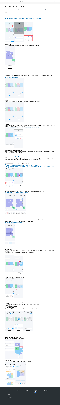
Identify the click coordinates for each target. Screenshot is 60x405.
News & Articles (27, 393)
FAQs (8, 3)
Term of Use (44, 393)
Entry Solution (9, 393)
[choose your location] (54, 1)
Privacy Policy (44, 391)
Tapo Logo (6, 1)
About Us (27, 391)
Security (8, 391)
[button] (35, 392)
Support (17, 391)
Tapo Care (9, 398)
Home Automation (10, 397)
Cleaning (9, 394)
